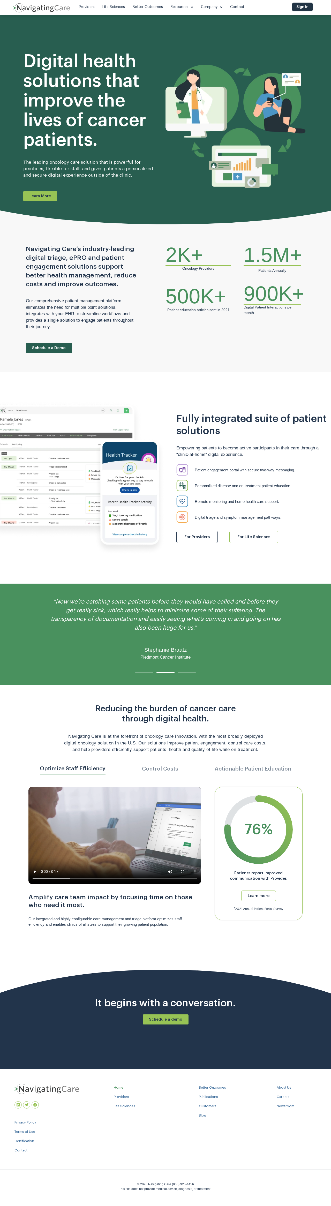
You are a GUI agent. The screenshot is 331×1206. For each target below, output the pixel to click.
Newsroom (285, 1106)
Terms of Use (24, 1131)
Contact (20, 1150)
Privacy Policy (25, 1122)
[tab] (73, 771)
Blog (202, 1115)
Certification (24, 1141)
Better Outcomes (212, 1087)
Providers (121, 1096)
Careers (283, 1096)
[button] (144, 672)
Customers (207, 1106)
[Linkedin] (18, 1105)
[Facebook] (35, 1105)
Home (118, 1087)
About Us (284, 1087)
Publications (208, 1096)
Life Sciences (124, 1106)
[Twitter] (26, 1105)
